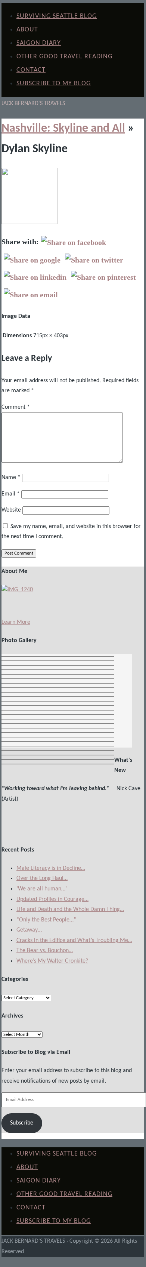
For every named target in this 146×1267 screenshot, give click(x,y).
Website (11, 510)
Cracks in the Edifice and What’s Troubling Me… (74, 941)
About (27, 29)
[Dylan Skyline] (29, 223)
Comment (15, 407)
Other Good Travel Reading (64, 56)
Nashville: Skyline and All (63, 129)
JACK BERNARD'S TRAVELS (33, 104)
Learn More (15, 622)
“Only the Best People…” (46, 920)
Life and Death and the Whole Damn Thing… (70, 909)
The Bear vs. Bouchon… (44, 951)
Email (10, 494)
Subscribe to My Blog (53, 83)
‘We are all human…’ (41, 889)
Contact (31, 70)
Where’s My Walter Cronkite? (52, 961)
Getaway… (29, 930)
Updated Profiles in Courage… (52, 899)
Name (11, 478)
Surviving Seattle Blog (56, 16)
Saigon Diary (38, 43)
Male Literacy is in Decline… (50, 868)
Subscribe (21, 1123)
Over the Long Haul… (42, 878)
